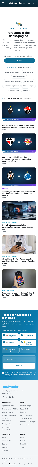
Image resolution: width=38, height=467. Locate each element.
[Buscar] (29, 3)
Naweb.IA (12, 464)
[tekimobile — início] (16, 3)
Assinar (19, 366)
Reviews (25, 90)
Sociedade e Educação (28, 422)
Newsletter (5, 447)
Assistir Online (7, 441)
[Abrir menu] (3, 3)
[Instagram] (6, 397)
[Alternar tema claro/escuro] (34, 3)
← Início (11, 67)
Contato (23, 441)
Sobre (22, 437)
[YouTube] (10, 397)
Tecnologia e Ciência (27, 418)
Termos (22, 447)
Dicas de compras (28, 86)
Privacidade (24, 444)
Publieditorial (24, 425)
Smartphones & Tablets (12, 72)
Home (4, 437)
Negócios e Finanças (27, 415)
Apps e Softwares (23, 67)
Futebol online (28, 81)
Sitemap (5, 450)
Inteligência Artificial (19, 76)
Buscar (19, 60)
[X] (13, 397)
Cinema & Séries (28, 72)
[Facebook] (3, 397)
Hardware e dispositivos (11, 86)
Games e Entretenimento (13, 81)
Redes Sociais (14, 90)
